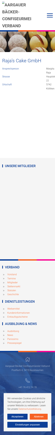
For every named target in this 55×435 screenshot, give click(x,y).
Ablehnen (39, 416)
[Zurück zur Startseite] (17, 15)
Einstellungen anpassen (27, 424)
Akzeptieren (17, 416)
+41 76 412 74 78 (27, 387)
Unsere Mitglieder (20, 166)
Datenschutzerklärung (29, 409)
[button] (50, 15)
